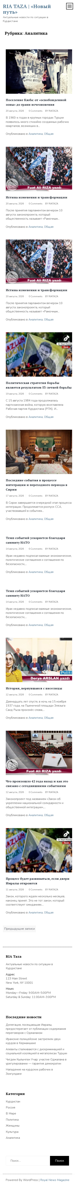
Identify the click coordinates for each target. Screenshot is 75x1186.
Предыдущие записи (19, 929)
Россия (10, 1107)
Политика (12, 1120)
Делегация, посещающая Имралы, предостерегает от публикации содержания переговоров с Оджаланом (36, 1029)
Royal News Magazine (54, 1180)
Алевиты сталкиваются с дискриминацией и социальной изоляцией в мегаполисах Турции (36, 1051)
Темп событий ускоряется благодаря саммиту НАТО (35, 540)
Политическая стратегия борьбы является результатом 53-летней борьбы (39, 385)
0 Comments (35, 110)
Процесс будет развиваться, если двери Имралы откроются (37, 880)
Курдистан (13, 1101)
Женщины (12, 1126)
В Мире (11, 1113)
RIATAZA (53, 110)
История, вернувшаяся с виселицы (34, 688)
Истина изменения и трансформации (36, 197)
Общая (48, 134)
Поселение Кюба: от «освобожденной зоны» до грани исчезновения (36, 102)
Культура (12, 1132)
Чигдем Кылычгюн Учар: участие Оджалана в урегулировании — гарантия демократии (36, 1061)
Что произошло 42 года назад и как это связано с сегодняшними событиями (37, 783)
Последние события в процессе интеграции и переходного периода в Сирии (36, 485)
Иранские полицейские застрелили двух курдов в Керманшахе (33, 1041)
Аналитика (35, 134)
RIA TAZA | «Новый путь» (27, 9)
